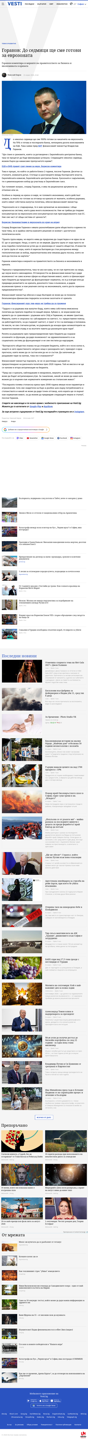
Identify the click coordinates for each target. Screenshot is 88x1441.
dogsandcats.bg (23, 574)
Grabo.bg (40, 1417)
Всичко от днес (44, 1117)
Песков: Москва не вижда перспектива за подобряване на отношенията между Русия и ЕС (46, 601)
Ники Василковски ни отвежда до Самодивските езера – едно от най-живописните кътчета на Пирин (51, 1287)
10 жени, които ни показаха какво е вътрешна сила (18, 1189)
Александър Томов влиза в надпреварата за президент (59, 1012)
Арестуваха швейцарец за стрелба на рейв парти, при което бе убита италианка (64, 883)
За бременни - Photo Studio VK (60, 716)
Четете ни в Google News (46, 1406)
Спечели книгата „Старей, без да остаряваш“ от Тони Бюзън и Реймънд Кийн (22, 1155)
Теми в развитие (9, 43)
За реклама (19, 1425)
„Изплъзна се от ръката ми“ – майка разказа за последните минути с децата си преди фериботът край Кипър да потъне (64, 823)
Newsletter (34, 438)
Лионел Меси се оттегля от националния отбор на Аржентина (48, 513)
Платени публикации (63, 1425)
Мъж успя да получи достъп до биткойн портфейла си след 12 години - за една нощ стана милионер (61, 1041)
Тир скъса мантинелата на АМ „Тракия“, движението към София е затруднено (63, 936)
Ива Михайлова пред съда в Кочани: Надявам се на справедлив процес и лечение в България (64, 1092)
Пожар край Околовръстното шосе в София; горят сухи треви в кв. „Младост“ (64, 796)
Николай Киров (14, 75)
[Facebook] (44, 1428)
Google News (49, 438)
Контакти (77, 1425)
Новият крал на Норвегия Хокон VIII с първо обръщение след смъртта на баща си (52, 616)
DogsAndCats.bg (58, 1414)
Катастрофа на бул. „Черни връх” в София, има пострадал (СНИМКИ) (51, 1359)
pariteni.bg (22, 562)
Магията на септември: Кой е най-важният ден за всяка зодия (63, 986)
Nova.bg (46, 1414)
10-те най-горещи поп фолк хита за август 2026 (20, 1222)
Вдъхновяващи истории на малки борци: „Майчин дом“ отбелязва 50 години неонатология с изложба (63, 743)
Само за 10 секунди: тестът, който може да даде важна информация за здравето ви (51, 1301)
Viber (21, 438)
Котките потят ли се (28, 1256)
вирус (5, 421)
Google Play (35, 406)
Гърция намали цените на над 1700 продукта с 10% (63, 768)
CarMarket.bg (73, 1414)
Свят (51, 4)
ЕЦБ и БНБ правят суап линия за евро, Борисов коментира (31, 166)
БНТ (40, 146)
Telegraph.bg (72, 1417)
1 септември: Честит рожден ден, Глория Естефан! (64, 1222)
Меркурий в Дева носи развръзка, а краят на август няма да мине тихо (64, 1189)
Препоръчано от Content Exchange (74, 1232)
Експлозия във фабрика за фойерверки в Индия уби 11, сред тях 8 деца (64, 693)
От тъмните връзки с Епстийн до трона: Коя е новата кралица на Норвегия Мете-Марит (49, 587)
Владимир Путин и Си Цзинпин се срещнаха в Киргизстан (63, 1065)
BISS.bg (83, 1414)
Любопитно (61, 4)
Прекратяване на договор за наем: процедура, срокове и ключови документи (49, 558)
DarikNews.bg (35, 1414)
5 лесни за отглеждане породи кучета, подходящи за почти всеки (49, 571)
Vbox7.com (14, 1414)
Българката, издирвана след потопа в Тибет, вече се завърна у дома (50, 498)
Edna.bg (61, 1417)
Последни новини (19, 656)
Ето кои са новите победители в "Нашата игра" (41, 1344)
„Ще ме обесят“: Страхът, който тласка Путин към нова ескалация (63, 856)
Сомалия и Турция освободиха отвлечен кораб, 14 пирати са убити (50, 630)
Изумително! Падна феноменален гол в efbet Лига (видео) (46, 1329)
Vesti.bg (15, 3)
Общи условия (32, 1425)
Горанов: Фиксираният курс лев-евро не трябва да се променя (34, 303)
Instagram (79, 411)
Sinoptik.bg (29, 1417)
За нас (9, 1425)
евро (14, 421)
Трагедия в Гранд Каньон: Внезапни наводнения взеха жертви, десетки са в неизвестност (52, 543)
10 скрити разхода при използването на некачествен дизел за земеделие (63, 1155)
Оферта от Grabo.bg (51, 720)
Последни (29, 4)
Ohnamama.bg (17, 1417)
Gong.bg (24, 1414)
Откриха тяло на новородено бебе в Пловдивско (63, 908)
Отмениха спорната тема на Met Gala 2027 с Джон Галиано (64, 663)
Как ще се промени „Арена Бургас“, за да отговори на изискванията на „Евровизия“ (52, 1374)
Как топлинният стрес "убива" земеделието (39, 1271)
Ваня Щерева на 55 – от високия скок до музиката (42, 1315)
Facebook (63, 438)
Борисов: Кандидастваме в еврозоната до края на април (31, 222)
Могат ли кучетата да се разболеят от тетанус (40, 1242)
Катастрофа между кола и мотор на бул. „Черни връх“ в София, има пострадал (50, 528)
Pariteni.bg (51, 1417)
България (41, 4)
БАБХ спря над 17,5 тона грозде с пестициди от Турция (62, 960)
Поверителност (46, 1425)
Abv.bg (4, 1414)
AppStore (48, 406)
